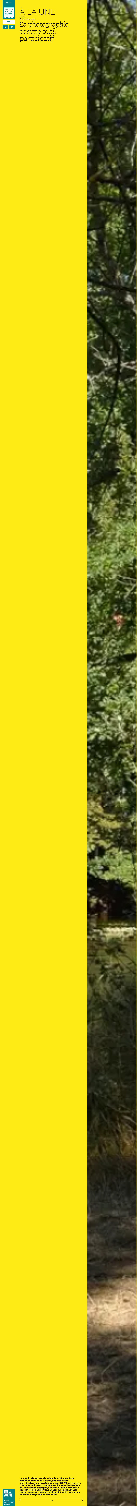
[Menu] (9, 22)
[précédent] (20, 1500)
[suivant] (82, 1500)
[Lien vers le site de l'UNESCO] (9, 1497)
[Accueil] (9, 12)
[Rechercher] (5, 27)
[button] (12, 27)
